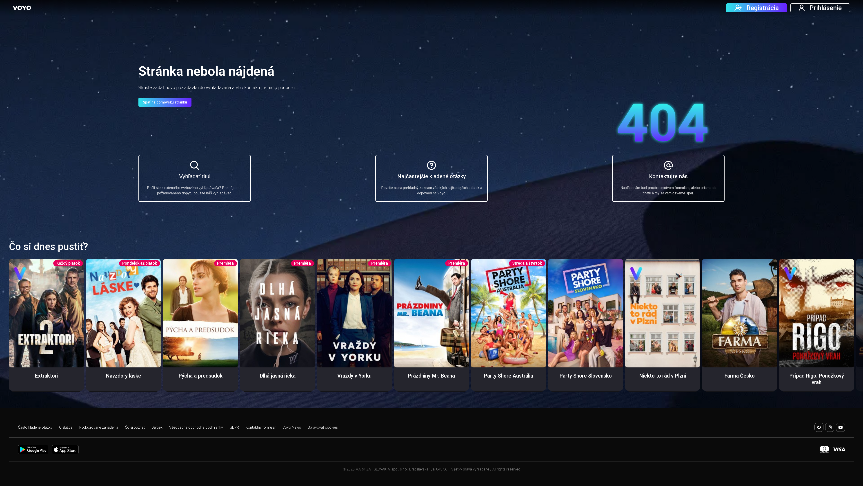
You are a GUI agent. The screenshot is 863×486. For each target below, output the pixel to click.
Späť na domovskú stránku (165, 102)
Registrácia (763, 8)
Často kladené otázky (35, 427)
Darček (156, 427)
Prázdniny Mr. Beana (431, 376)
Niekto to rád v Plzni (662, 376)
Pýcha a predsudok (200, 376)
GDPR (234, 427)
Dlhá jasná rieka (278, 376)
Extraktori (46, 376)
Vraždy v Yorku (354, 376)
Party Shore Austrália (508, 376)
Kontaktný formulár (261, 427)
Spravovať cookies (323, 427)
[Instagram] (829, 427)
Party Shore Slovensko (585, 376)
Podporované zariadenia (98, 427)
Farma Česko (739, 376)
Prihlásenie (826, 8)
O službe (66, 427)
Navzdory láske (123, 376)
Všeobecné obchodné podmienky (196, 427)
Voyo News (291, 427)
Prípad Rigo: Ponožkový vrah (816, 379)
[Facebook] (818, 427)
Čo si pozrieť (135, 427)
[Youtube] (840, 427)
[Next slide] (851, 328)
